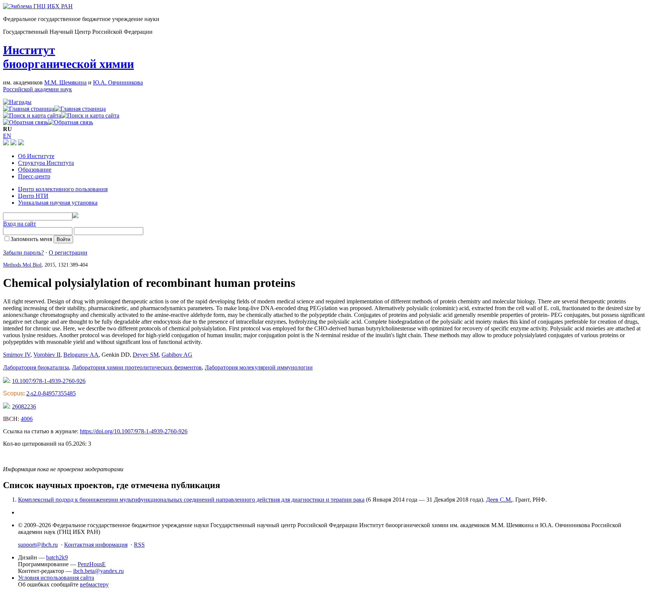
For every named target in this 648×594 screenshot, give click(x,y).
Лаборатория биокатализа (36, 367)
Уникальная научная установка (58, 202)
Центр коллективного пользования (63, 189)
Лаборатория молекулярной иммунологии (259, 367)
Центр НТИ (33, 196)
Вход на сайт (19, 223)
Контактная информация (96, 544)
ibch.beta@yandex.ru (98, 571)
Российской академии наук (37, 89)
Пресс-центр (34, 176)
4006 (27, 419)
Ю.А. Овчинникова (118, 82)
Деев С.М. (499, 499)
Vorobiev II (46, 354)
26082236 (24, 406)
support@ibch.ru (38, 544)
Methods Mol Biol (22, 265)
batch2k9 (57, 557)
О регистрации (68, 252)
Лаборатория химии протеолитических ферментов (137, 367)
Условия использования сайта (56, 577)
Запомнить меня (31, 239)
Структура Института (46, 163)
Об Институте (36, 156)
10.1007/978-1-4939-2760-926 (49, 381)
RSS (139, 544)
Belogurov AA (81, 354)
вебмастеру (94, 584)
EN (7, 136)
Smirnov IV (16, 354)
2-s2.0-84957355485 (51, 393)
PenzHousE (92, 564)
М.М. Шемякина (65, 82)
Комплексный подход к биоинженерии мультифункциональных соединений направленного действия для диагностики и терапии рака (191, 499)
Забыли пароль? (23, 252)
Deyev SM (146, 354)
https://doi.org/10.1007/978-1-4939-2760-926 (134, 431)
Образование (34, 169)
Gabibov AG (177, 354)
